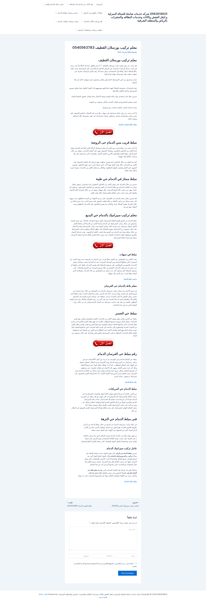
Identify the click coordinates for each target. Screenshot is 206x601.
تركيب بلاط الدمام (130, 279)
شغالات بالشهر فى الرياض (92, 13)
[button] (68, 4)
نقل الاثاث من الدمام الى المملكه (81, 4)
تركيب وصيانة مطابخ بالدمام (68, 13)
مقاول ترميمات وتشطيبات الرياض (90, 30)
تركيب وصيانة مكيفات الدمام (68, 21)
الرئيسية (99, 4)
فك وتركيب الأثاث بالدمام (93, 21)
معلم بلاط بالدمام (130, 481)
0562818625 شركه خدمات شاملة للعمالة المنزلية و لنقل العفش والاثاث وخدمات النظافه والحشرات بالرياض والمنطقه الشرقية (137, 17)
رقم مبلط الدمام (131, 382)
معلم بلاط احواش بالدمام (128, 124)
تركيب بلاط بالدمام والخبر (54, 4)
